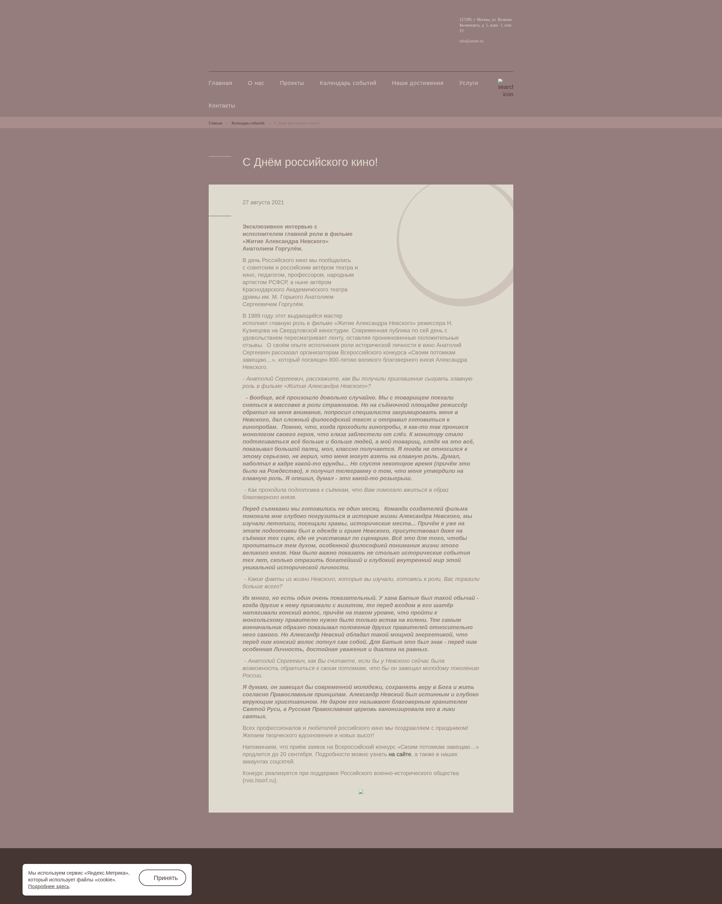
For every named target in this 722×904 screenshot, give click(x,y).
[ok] (231, 24)
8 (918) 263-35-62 (231, 50)
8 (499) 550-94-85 (231, 38)
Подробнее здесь (48, 886)
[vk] (214, 24)
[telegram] (248, 24)
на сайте (400, 754)
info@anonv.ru (471, 41)
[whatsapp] (266, 24)
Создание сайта (495, 885)
